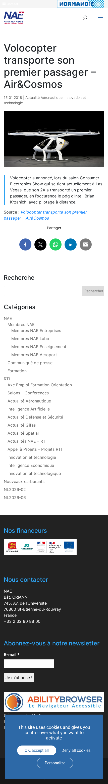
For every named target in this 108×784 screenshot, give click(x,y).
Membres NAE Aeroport (34, 354)
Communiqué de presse (30, 362)
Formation (17, 370)
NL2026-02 (15, 489)
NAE (8, 318)
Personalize (55, 763)
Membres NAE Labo (30, 338)
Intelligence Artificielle (29, 408)
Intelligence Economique (31, 465)
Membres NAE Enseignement (38, 346)
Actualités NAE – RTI (27, 441)
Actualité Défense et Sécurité (35, 417)
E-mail (12, 654)
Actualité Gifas (22, 425)
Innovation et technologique (34, 473)
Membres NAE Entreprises (36, 330)
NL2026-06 (15, 497)
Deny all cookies (76, 750)
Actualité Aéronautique (44, 97)
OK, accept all (37, 750)
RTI (7, 378)
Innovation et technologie (32, 457)
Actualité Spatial (23, 433)
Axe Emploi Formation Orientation (40, 384)
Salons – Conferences (28, 392)
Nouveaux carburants (24, 481)
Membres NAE (21, 324)
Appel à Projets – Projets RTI (35, 449)
